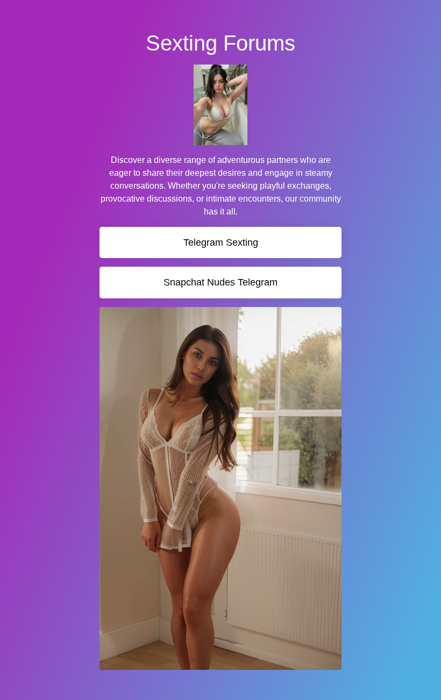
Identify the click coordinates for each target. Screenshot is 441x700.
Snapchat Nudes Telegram (220, 282)
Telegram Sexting (220, 242)
